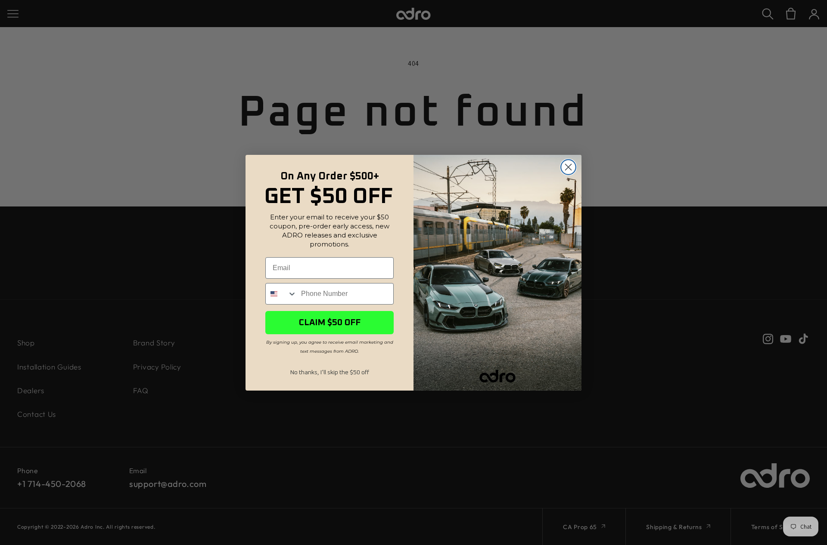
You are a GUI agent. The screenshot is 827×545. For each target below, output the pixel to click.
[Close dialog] (568, 167)
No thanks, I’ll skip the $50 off (329, 372)
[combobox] (281, 293)
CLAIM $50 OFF (330, 322)
